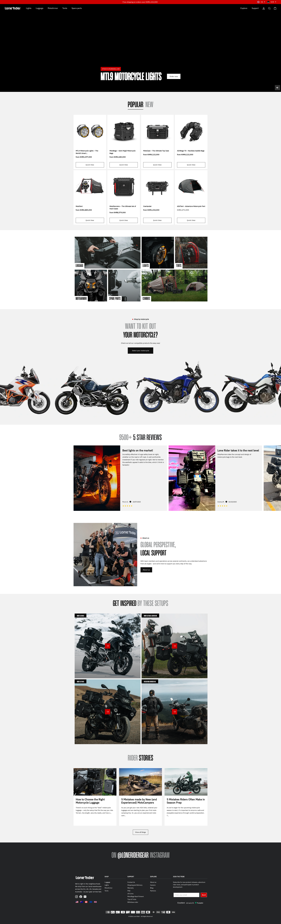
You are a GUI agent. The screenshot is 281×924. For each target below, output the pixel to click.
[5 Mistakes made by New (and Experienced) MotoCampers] (140, 782)
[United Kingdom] (95, 902)
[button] (278, 478)
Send (204, 895)
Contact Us (131, 882)
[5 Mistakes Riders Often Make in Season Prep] (186, 782)
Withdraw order (132, 902)
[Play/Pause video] (140, 48)
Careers (153, 885)
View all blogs (140, 832)
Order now (174, 76)
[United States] (77, 902)
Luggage (39, 8)
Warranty (130, 888)
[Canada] (86, 902)
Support (255, 8)
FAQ (128, 891)
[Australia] (81, 902)
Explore (243, 8)
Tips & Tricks (131, 899)
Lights (28, 8)
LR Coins (130, 894)
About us (146, 570)
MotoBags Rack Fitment (135, 896)
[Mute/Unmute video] (277, 87)
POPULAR (135, 105)
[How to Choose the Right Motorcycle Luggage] (95, 782)
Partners (153, 891)
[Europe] (91, 902)
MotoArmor (53, 8)
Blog (151, 888)
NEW (149, 105)
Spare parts (77, 8)
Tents (64, 8)
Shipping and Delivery (134, 885)
